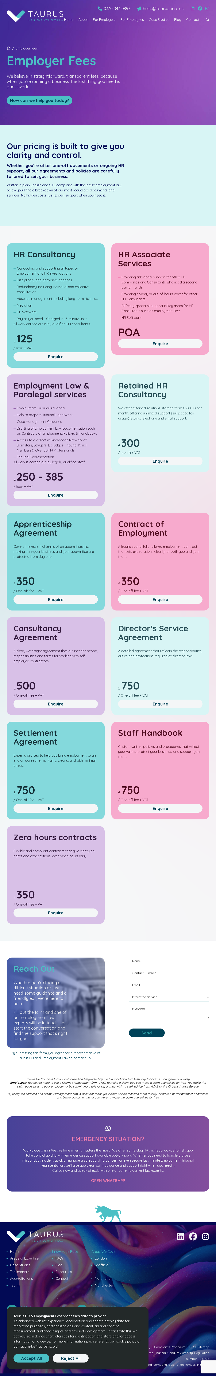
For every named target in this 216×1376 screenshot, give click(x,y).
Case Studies (159, 19)
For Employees (132, 19)
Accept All (31, 1358)
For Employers (104, 19)
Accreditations (21, 1278)
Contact (192, 19)
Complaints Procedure (169, 1347)
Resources (63, 1272)
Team (14, 1285)
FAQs (59, 1258)
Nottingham (104, 1278)
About (83, 19)
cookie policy (126, 1341)
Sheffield (101, 1265)
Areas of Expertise (24, 1258)
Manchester (104, 1285)
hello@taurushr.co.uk (163, 8)
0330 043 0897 (117, 8)
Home (68, 19)
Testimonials (19, 1272)
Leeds (99, 1272)
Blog (177, 19)
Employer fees (27, 48)
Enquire (55, 356)
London (101, 1258)
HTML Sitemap (199, 1347)
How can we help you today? (39, 100)
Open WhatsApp (108, 1180)
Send (147, 1032)
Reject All (71, 1358)
